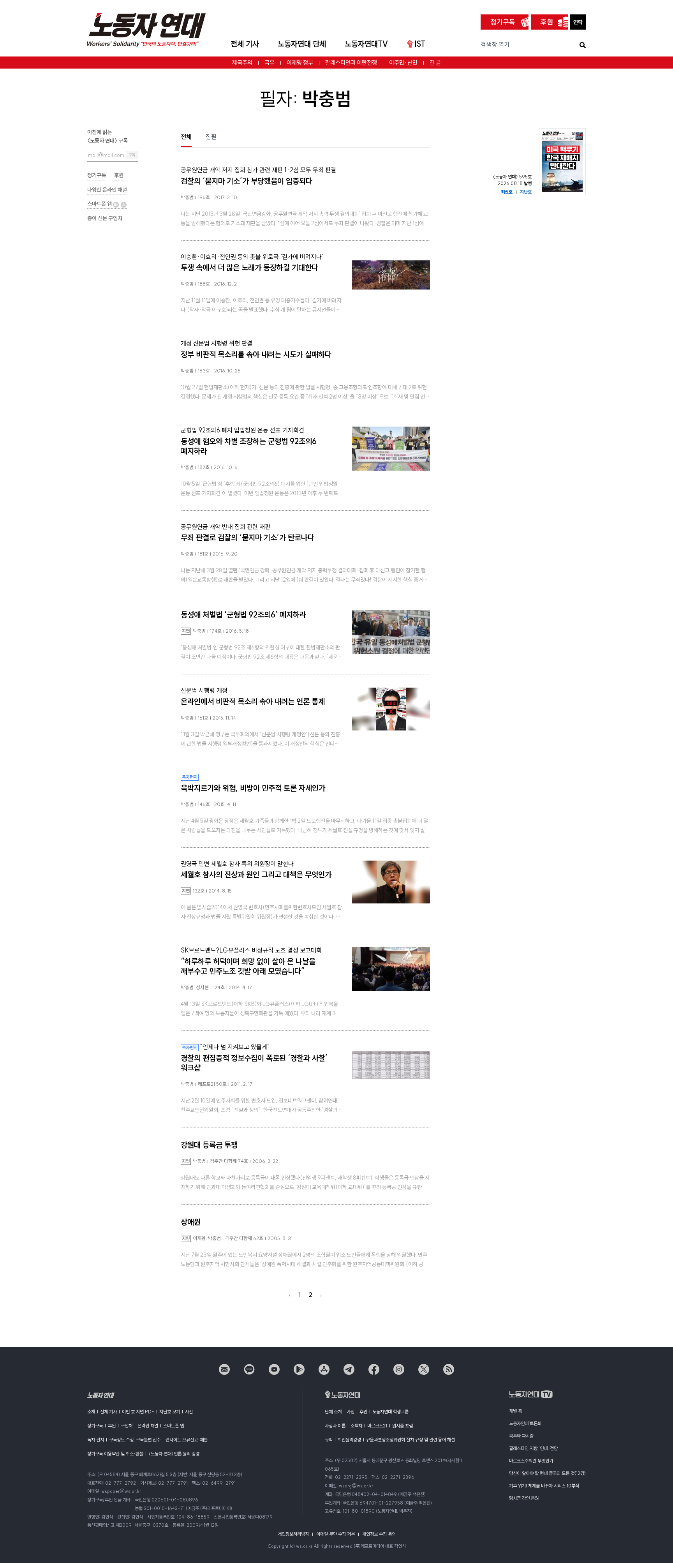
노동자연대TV (366, 44)
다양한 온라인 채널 (107, 189)
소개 (91, 1412)
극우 (269, 62)
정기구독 (502, 22)
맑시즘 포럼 (402, 1426)
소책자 (356, 1426)
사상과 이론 (335, 1426)
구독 (132, 154)
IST (419, 44)
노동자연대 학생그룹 (390, 1412)
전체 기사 (245, 44)
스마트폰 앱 (100, 203)
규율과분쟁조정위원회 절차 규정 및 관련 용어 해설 (410, 1440)
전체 (186, 137)
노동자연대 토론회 (525, 1423)
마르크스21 (377, 1426)
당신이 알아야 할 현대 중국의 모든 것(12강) (547, 1473)
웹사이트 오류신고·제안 (187, 1440)
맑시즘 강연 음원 (524, 1498)
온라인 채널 (147, 1426)
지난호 (526, 192)
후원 (547, 22)
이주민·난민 (403, 62)
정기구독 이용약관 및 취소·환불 (115, 1454)
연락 (578, 22)
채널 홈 (515, 1411)
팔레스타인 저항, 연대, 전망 (533, 1448)
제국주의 (242, 62)
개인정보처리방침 (293, 1534)
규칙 (329, 1440)
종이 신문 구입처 (104, 218)
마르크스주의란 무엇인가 (531, 1461)
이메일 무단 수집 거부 (335, 1534)
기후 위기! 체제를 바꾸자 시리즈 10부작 (544, 1486)
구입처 (126, 1426)
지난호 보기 (169, 1412)
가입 (350, 1412)
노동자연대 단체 (302, 44)
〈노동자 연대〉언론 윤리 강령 (173, 1454)
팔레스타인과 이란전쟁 (351, 62)
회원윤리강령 (349, 1440)
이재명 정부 (300, 62)
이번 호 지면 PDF (138, 1412)
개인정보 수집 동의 (379, 1534)
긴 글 (435, 62)
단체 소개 (333, 1412)
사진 (189, 1412)
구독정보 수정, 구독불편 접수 (134, 1440)
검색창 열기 (495, 44)
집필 (211, 137)
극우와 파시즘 (521, 1436)
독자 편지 (95, 1440)
